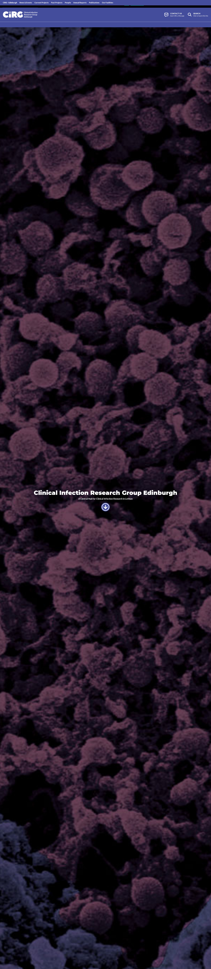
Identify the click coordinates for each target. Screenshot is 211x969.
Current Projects (41, 3)
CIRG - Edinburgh (10, 3)
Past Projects (56, 3)
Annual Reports (80, 3)
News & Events (25, 3)
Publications (94, 3)
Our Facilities (107, 3)
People (68, 3)
